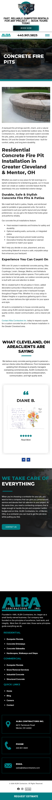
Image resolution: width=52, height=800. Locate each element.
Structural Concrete (16, 679)
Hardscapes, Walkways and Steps (22, 653)
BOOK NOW (26, 28)
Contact (10, 705)
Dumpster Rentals (15, 639)
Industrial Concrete (15, 674)
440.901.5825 (27, 35)
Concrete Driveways (16, 643)
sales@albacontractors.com (28, 767)
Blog (9, 695)
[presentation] (23, 460)
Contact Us (11, 527)
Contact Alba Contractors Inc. (14, 320)
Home (9, 691)
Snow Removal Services (18, 669)
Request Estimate (26, 796)
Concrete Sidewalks (16, 648)
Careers (10, 700)
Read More (26, 439)
